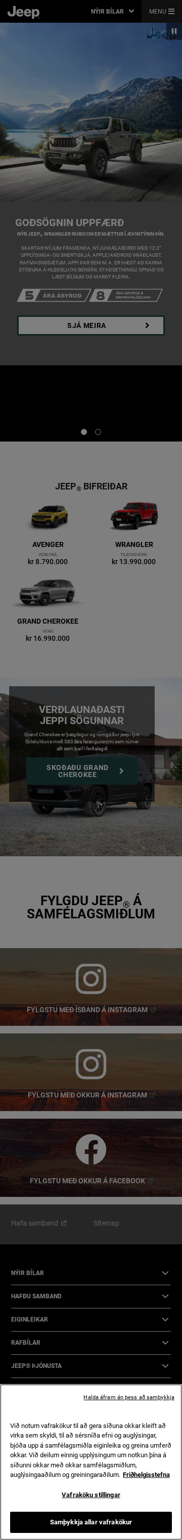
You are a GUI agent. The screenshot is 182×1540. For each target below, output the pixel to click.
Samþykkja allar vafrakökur (91, 1522)
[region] (91, 1462)
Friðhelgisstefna (146, 1474)
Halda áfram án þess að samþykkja (128, 1397)
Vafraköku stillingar (91, 1495)
